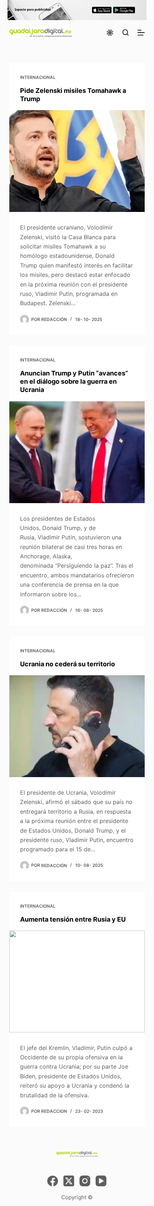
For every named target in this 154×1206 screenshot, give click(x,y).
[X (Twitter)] (68, 1181)
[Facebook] (52, 1181)
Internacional (38, 77)
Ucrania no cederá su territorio (67, 664)
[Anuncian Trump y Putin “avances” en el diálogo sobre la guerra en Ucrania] (77, 452)
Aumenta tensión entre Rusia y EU (73, 919)
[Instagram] (85, 1181)
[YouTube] (101, 1181)
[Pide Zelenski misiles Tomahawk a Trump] (77, 161)
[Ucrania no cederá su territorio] (77, 726)
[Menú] (141, 32)
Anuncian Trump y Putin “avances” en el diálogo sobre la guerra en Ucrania (74, 381)
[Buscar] (125, 32)
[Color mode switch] (110, 32)
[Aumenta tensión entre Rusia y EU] (77, 981)
